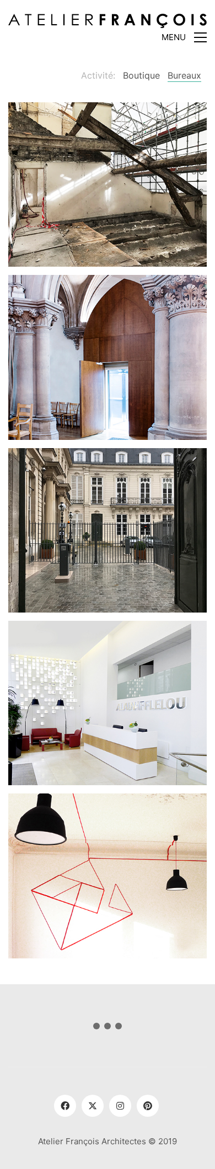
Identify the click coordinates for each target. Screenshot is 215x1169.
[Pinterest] (148, 1106)
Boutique (141, 75)
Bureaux (184, 75)
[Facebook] (65, 1106)
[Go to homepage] (107, 22)
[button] (184, 37)
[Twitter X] (93, 1106)
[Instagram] (120, 1106)
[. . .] (107, 1028)
